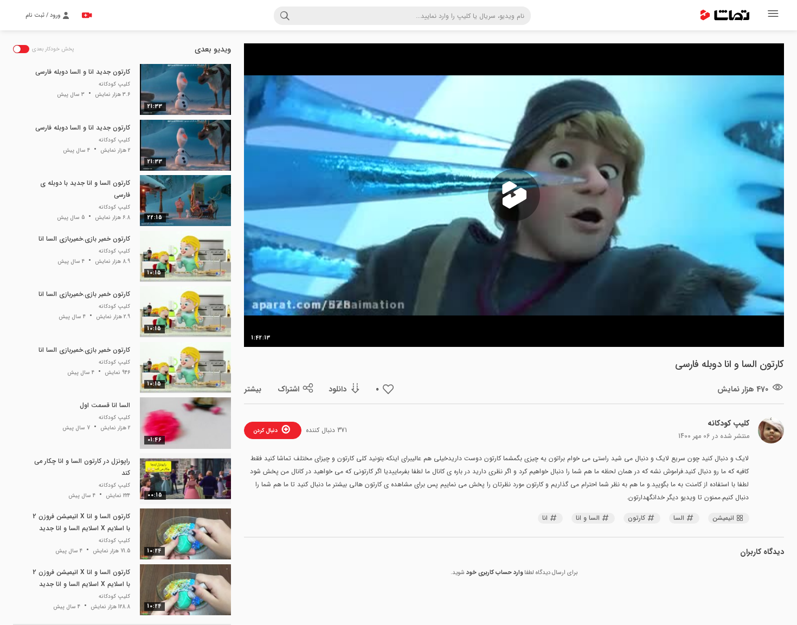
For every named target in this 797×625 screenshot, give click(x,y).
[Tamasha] (724, 15)
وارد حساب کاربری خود (494, 572)
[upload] (86, 15)
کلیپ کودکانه (728, 423)
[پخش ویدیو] (514, 195)
